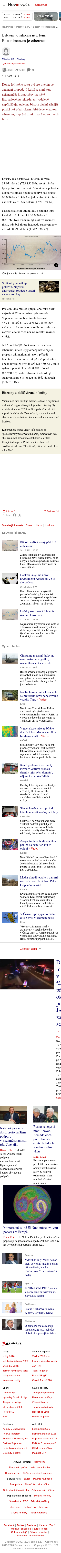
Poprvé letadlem (11, 1433)
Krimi (22, 704)
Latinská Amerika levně (15, 1448)
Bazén (27, 1478)
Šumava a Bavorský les (15, 1438)
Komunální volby (12, 1380)
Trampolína (16, 1484)
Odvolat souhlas (38, 1532)
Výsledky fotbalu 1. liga (15, 1397)
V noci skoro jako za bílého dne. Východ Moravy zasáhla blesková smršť (38, 732)
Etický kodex (40, 1528)
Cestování (25, 816)
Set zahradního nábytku (16, 1490)
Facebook (9, 1525)
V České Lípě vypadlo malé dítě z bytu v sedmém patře (37, 916)
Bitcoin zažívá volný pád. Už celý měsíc (38, 544)
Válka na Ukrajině (28, 667)
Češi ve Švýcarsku (12, 1443)
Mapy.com (39, 1461)
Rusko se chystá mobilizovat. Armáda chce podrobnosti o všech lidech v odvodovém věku (44, 1138)
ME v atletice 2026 (13, 1407)
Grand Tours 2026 (42, 1380)
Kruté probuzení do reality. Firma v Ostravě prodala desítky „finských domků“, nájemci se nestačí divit (36, 770)
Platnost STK (39, 1452)
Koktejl (23, 853)
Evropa (23, 889)
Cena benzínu (12, 1473)
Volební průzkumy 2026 (15, 1361)
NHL (5, 1416)
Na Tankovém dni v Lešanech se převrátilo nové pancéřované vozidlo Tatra (39, 695)
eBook (9, 69)
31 (33, 70)
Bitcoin (29, 525)
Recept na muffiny (42, 1397)
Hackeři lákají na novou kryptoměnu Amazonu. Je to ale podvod (37, 578)
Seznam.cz (41, 4)
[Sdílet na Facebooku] (14, 515)
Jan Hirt (36, 1365)
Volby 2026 (9, 1356)
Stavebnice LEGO (18, 1501)
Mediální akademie (21, 1528)
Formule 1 (8, 1411)
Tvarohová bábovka (43, 1407)
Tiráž (52, 1525)
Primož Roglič (39, 1375)
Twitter (20, 1525)
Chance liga (9, 1392)
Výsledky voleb (11, 1365)
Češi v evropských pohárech (38, 1473)
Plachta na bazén (42, 1478)
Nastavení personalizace (30, 1535)
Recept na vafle (40, 1411)
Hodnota (50, 525)
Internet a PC (8, 299)
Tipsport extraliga (12, 1402)
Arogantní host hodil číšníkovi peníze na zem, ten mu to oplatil (38, 844)
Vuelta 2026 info (40, 1356)
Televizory (44, 1507)
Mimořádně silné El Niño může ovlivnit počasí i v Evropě (30, 1229)
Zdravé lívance (40, 1402)
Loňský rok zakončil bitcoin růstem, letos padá (37, 613)
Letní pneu (14, 1507)
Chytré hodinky (19, 1512)
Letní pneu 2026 (41, 1428)
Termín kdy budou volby (15, 1370)
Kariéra (43, 1525)
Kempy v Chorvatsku (14, 1428)
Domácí (24, 780)
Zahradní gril (38, 1490)
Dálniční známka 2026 (44, 1433)
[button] (30, 252)
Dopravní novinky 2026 (44, 1438)
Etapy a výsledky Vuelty (44, 1361)
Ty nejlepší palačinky (43, 1392)
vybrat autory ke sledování (14, 64)
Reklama (31, 1525)
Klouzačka (43, 1484)
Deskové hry (29, 1507)
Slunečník (30, 1484)
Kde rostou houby (40, 1467)
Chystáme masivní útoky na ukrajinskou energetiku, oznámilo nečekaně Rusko (37, 659)
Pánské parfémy (38, 1512)
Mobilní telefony (42, 1495)
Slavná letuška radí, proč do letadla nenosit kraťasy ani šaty (39, 810)
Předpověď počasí (18, 1467)
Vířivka (51, 1490)
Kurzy (39, 525)
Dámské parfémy (40, 1501)
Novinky (21, 59)
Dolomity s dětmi (12, 1452)
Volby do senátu (11, 1375)
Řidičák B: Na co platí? (44, 1443)
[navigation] (4, 5)
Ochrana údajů (19, 1532)
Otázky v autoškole (42, 1448)
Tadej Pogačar (40, 1370)
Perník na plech (40, 1416)
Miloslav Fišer (9, 59)
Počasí (23, 740)
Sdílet (22, 69)
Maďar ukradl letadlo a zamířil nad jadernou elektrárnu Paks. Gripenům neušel (39, 881)
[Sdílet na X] (19, 515)
